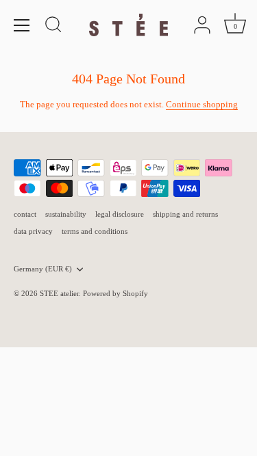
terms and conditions (94, 231)
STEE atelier (59, 293)
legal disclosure (119, 214)
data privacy (33, 231)
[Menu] (22, 25)
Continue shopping (202, 104)
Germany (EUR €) (43, 269)
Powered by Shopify (115, 293)
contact (25, 214)
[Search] (53, 27)
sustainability (65, 214)
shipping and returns (185, 214)
